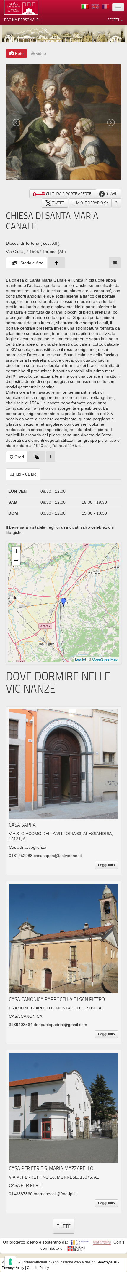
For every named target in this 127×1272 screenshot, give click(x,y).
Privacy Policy (13, 1268)
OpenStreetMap (105, 659)
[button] (63, 602)
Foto (19, 53)
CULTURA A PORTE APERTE (68, 193)
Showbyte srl (107, 1262)
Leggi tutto (106, 865)
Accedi (113, 20)
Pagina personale (21, 20)
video (40, 53)
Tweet (57, 203)
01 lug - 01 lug (23, 474)
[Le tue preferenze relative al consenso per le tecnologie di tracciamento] (10, 1261)
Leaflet (80, 659)
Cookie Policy (38, 1268)
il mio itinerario (88, 203)
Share (111, 193)
